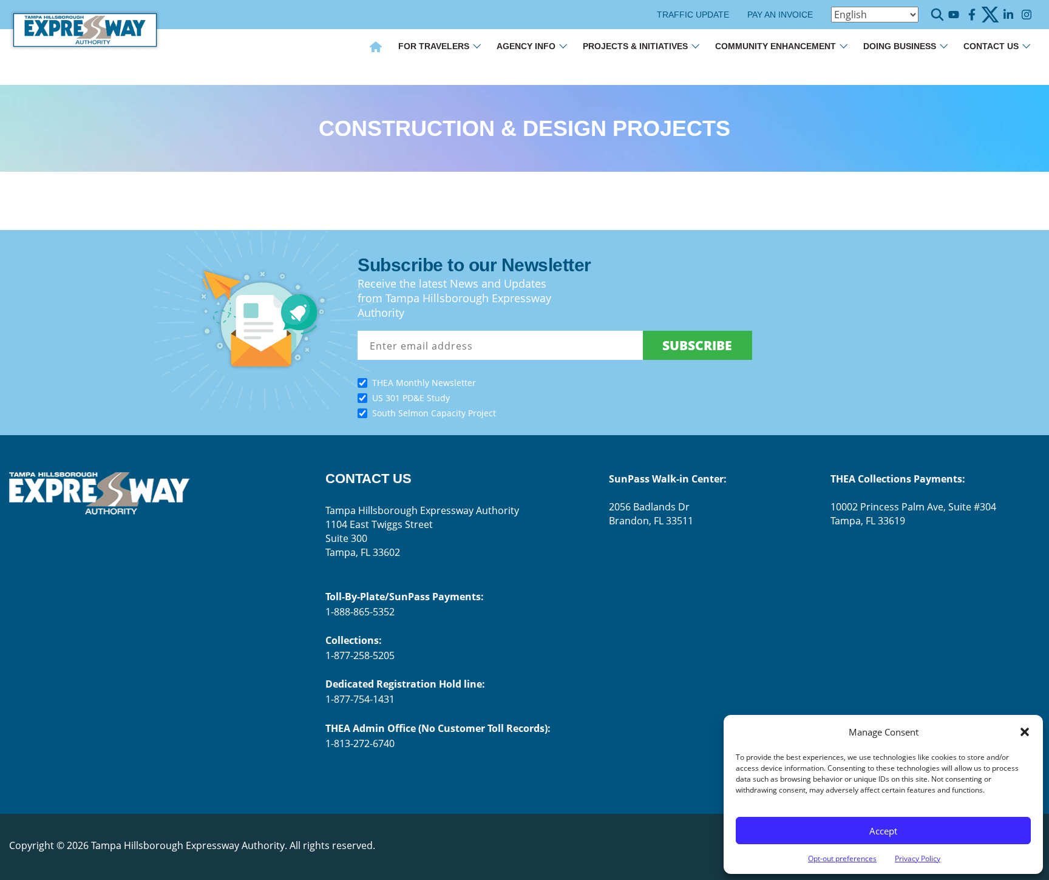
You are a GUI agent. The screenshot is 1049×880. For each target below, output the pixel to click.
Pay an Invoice (780, 14)
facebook (971, 14)
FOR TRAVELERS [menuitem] (433, 46)
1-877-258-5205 (360, 655)
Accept (883, 831)
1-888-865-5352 (360, 611)
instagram (1026, 14)
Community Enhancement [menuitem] (775, 46)
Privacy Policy (917, 858)
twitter (989, 14)
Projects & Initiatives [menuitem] (635, 46)
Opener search (937, 14)
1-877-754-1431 (360, 699)
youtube (953, 14)
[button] (1025, 732)
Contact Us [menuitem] (991, 46)
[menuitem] (375, 47)
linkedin (1008, 14)
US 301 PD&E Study (411, 398)
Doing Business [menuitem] (899, 46)
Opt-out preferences (842, 858)
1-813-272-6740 (360, 743)
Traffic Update (693, 14)
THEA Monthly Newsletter (424, 382)
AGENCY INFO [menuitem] (526, 46)
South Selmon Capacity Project (434, 413)
